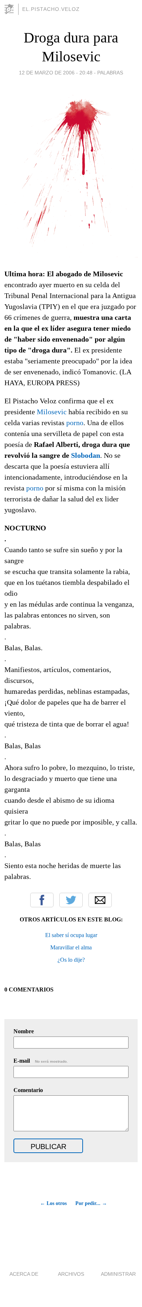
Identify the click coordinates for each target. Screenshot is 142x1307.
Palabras (110, 73)
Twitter (71, 900)
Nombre (23, 1031)
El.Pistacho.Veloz (51, 9)
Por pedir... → (91, 1203)
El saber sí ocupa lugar (71, 935)
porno (74, 423)
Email (100, 900)
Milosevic (52, 412)
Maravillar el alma (71, 947)
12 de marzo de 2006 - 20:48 (55, 73)
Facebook (42, 900)
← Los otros (53, 1203)
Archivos (71, 1274)
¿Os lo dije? (71, 960)
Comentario (28, 1090)
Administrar (118, 1274)
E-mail (40, 1061)
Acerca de (23, 1274)
